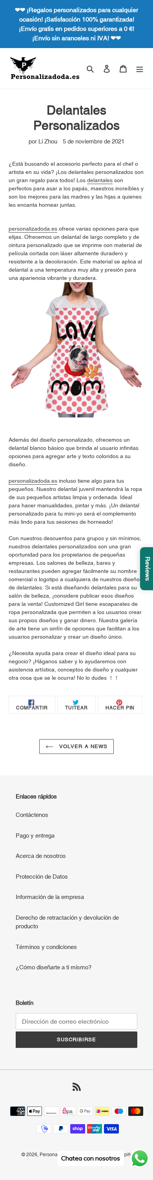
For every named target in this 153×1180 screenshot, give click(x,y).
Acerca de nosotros (41, 855)
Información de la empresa (50, 897)
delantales (100, 180)
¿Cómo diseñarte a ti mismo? (53, 967)
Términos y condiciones (46, 947)
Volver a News (82, 746)
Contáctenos (32, 814)
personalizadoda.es (33, 229)
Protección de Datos (42, 876)
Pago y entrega (35, 835)
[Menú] (139, 68)
